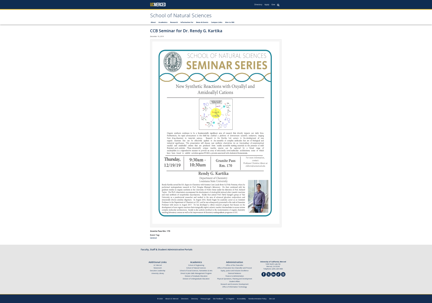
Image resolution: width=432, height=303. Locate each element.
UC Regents (230, 299)
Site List (272, 299)
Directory (258, 4)
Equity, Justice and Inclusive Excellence (235, 271)
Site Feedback (218, 299)
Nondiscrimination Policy (257, 299)
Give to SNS (229, 22)
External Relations (234, 273)
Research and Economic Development (235, 284)
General (153, 237)
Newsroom (158, 268)
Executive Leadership (157, 271)
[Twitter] (268, 274)
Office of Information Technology (234, 287)
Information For (187, 22)
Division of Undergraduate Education (196, 279)
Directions (184, 299)
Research (174, 22)
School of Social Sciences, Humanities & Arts (196, 271)
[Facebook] (263, 275)
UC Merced (158, 265)
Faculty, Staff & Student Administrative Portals (166, 249)
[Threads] (283, 274)
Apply (266, 4)
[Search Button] (278, 5)
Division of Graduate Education (196, 276)
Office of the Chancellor (234, 265)
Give (273, 4)
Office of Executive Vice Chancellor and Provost (234, 268)
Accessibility (241, 299)
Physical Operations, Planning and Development (234, 279)
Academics (163, 22)
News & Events (202, 22)
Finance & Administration (234, 276)
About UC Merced (171, 299)
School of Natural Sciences (181, 16)
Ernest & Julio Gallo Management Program (196, 273)
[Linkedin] (273, 275)
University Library (157, 273)
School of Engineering (196, 265)
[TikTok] (278, 274)
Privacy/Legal (205, 299)
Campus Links (216, 22)
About (153, 22)
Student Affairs (234, 281)
